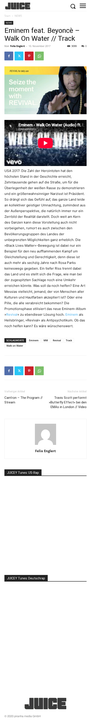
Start (7, 16)
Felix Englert (17, 46)
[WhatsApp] (39, 56)
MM (46, 340)
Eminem (71, 314)
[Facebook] (8, 56)
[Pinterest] (29, 56)
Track (69, 340)
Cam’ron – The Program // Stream (23, 400)
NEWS (18, 16)
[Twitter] (19, 56)
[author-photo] (45, 445)
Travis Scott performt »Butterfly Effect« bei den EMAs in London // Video (68, 402)
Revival (11, 314)
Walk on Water (14, 345)
